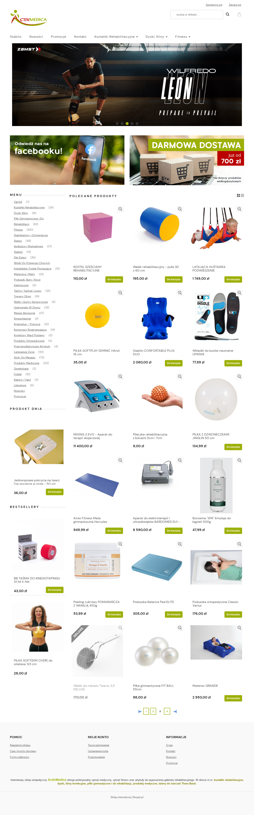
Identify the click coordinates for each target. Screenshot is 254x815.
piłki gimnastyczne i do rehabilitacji (109, 783)
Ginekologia (21, 368)
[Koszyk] (240, 14)
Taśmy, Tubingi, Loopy (27, 291)
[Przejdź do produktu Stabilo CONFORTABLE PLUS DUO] (157, 318)
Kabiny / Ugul (22, 379)
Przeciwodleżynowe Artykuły (32, 346)
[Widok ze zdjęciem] (238, 195)
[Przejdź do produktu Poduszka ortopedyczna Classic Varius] (216, 569)
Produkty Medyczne (26, 363)
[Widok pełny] (242, 195)
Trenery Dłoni (22, 296)
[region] (127, 84)
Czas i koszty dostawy (23, 751)
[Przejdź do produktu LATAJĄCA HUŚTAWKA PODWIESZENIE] (216, 234)
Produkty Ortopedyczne (29, 341)
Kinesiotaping (22, 318)
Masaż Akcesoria (24, 313)
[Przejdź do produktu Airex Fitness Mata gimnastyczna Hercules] (97, 485)
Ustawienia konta (98, 751)
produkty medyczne (145, 783)
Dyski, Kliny (21, 213)
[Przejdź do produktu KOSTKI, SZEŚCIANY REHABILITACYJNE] (97, 234)
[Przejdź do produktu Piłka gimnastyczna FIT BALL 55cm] (157, 653)
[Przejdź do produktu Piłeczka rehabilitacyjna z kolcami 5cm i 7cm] (157, 402)
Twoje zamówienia (98, 745)
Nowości (19, 391)
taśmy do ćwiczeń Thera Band (177, 783)
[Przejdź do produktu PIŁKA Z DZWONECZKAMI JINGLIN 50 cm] (216, 402)
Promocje (20, 396)
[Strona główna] (29, 18)
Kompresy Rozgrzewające (30, 329)
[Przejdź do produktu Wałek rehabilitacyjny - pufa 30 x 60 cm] (157, 234)
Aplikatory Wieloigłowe (28, 246)
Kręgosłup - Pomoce (27, 324)
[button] (120, 209)
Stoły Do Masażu (24, 357)
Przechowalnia (96, 757)
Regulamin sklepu (20, 745)
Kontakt (170, 751)
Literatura (20, 385)
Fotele (18, 374)
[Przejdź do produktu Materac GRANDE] (216, 653)
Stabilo (18, 252)
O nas (169, 745)
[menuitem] (19, 37)
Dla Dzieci (20, 257)
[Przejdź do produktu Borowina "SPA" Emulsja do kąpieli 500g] (216, 485)
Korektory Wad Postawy (29, 335)
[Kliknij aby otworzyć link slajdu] (127, 84)
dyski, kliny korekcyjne (72, 783)
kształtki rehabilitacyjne (228, 779)
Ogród (18, 202)
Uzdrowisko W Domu (27, 307)
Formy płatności (19, 757)
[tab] (117, 123)
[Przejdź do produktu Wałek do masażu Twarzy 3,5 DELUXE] (97, 653)
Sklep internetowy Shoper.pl (127, 797)
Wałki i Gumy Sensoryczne (31, 302)
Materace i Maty (24, 274)
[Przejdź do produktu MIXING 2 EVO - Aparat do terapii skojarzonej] (97, 402)
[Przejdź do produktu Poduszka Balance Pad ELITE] (157, 569)
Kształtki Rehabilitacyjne (29, 207)
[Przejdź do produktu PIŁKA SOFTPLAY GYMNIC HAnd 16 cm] (97, 318)
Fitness (18, 229)
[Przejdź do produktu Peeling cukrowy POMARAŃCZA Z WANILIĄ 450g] (97, 569)
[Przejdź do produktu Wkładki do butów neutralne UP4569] (216, 318)
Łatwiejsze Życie (24, 352)
